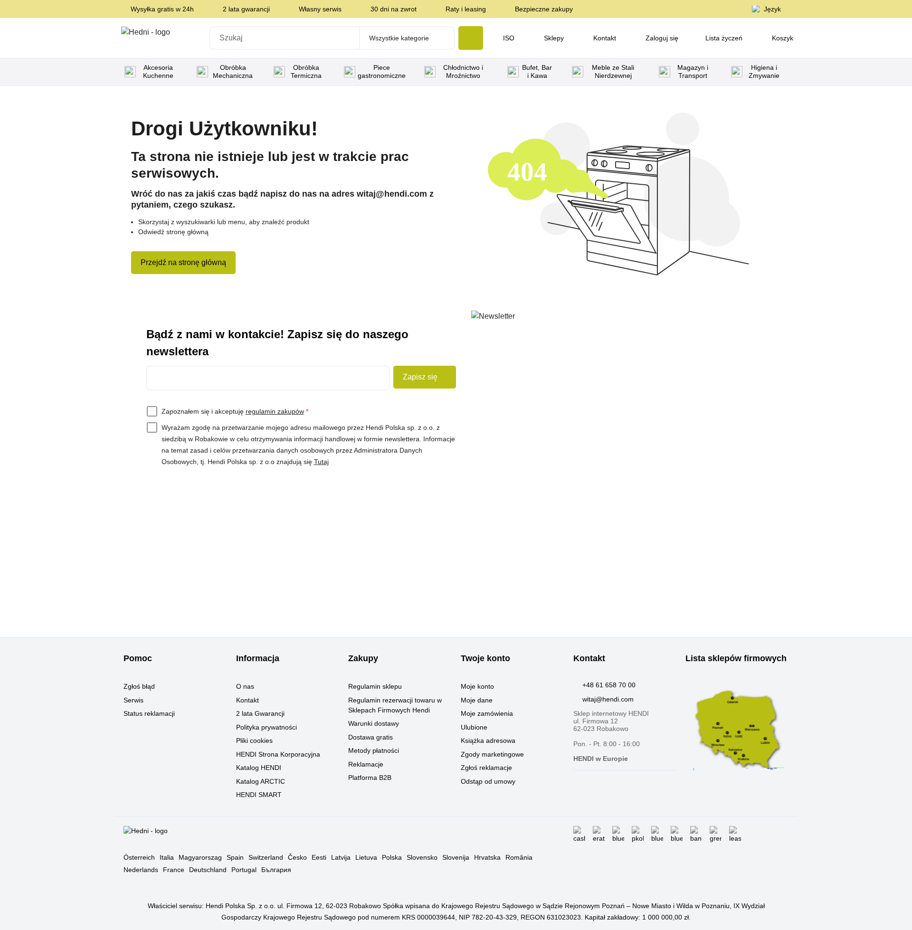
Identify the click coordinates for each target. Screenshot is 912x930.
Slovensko (422, 857)
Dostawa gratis (370, 737)
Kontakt (247, 700)
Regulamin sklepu (375, 686)
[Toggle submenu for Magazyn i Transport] (714, 72)
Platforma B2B (369, 777)
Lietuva (366, 857)
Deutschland (208, 869)
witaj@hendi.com (608, 699)
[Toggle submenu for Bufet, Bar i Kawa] (555, 72)
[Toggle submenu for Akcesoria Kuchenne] (180, 72)
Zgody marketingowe (492, 754)
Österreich (139, 857)
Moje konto (477, 686)
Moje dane (477, 700)
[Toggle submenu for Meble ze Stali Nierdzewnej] (642, 72)
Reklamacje (365, 764)
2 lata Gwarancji (260, 713)
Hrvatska (487, 857)
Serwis (133, 700)
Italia (167, 857)
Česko (297, 857)
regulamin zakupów (275, 411)
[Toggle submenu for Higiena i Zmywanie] (785, 72)
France (173, 869)
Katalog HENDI (258, 767)
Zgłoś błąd (139, 686)
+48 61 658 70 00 (609, 685)
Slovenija (455, 857)
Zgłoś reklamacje (486, 767)
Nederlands (141, 869)
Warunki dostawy (373, 723)
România (518, 857)
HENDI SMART (259, 794)
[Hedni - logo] (162, 38)
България (276, 869)
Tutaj (321, 461)
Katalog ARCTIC (260, 781)
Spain (235, 857)
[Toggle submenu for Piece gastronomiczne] (408, 72)
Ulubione (474, 727)
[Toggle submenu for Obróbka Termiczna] (327, 72)
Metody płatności (373, 750)
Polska (392, 857)
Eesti (319, 857)
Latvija (341, 857)
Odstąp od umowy (488, 781)
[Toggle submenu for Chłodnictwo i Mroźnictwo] (491, 72)
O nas (245, 686)
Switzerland (265, 857)
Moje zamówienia (487, 713)
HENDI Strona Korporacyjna (278, 754)
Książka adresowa (488, 740)
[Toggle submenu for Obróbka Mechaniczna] (257, 72)
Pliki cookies (254, 740)
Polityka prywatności (266, 727)
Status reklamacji (149, 713)
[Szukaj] (470, 38)
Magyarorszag (200, 857)
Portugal (243, 869)
